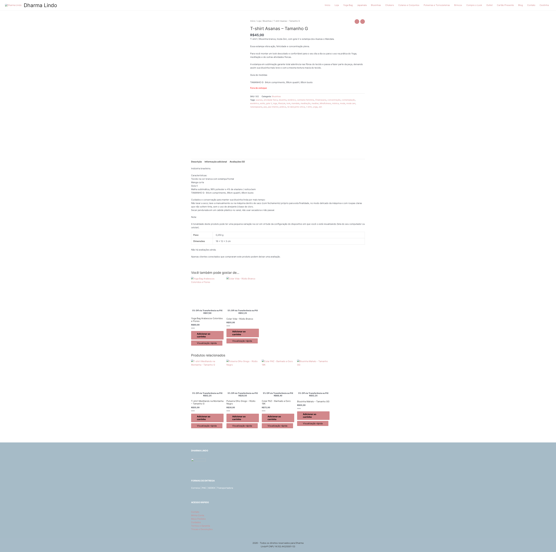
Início (327, 5)
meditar (315, 103)
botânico (292, 100)
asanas (259, 100)
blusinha (283, 100)
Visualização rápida (207, 343)
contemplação (348, 100)
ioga (275, 103)
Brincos (458, 5)
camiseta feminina (305, 100)
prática (283, 107)
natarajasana (256, 107)
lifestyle (281, 103)
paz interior (273, 107)
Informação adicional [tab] (216, 161)
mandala (295, 103)
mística (335, 103)
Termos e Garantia (200, 525)
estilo (262, 103)
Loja (337, 5)
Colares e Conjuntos (408, 5)
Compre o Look (474, 5)
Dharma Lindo (40, 5)
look (288, 103)
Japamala (362, 5)
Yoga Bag (348, 5)
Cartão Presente (505, 5)
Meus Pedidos (198, 518)
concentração (334, 100)
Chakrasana (320, 100)
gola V (269, 103)
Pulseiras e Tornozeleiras (437, 5)
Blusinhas (376, 5)
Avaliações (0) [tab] (237, 161)
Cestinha (544, 5)
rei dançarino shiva (296, 107)
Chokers (389, 5)
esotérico (254, 103)
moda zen (350, 103)
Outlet (489, 5)
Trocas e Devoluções (202, 529)
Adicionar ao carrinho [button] (203, 335)
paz (265, 107)
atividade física (271, 100)
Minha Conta (197, 515)
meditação (305, 103)
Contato (531, 5)
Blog (520, 5)
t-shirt (309, 107)
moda (342, 103)
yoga (315, 107)
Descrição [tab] (196, 161)
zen (320, 107)
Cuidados (196, 522)
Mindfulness (325, 103)
